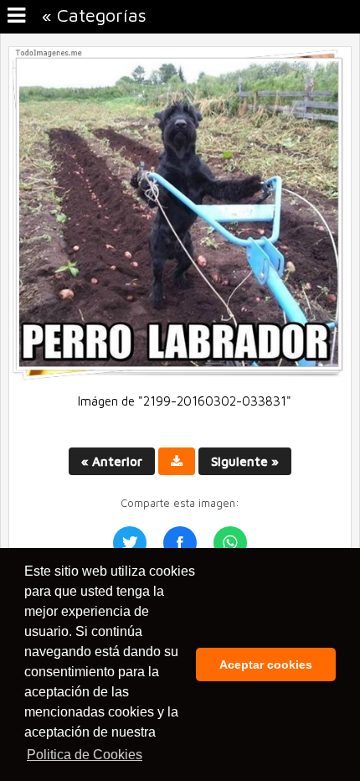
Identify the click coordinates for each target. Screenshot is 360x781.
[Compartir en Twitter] (130, 543)
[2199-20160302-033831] (180, 377)
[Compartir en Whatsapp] (230, 543)
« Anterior (111, 461)
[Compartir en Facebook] (180, 543)
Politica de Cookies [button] (84, 754)
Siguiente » (245, 461)
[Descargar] (176, 461)
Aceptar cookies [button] (265, 664)
